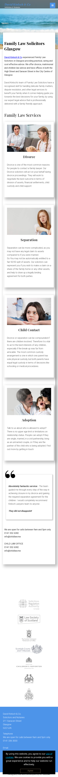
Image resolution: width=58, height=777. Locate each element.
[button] (52, 5)
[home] (17, 5)
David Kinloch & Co (13, 57)
